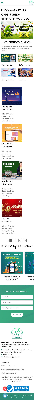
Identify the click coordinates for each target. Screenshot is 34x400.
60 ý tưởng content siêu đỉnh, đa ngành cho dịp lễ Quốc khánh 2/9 (8, 220)
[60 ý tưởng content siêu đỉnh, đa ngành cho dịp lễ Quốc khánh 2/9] (12, 208)
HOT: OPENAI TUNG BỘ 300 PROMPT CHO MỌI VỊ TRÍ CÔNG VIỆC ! (7, 146)
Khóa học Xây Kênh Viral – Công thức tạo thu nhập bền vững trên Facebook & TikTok (8, 65)
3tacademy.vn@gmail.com (11, 357)
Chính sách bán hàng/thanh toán (12, 369)
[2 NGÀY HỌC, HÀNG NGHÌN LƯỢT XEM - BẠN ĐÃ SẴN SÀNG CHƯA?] (12, 170)
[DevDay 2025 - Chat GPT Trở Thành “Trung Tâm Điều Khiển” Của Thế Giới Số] (12, 96)
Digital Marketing (12, 277)
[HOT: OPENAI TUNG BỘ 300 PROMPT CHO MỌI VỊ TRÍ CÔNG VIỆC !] (12, 133)
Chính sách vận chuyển (9, 373)
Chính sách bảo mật (8, 366)
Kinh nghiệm (10, 14)
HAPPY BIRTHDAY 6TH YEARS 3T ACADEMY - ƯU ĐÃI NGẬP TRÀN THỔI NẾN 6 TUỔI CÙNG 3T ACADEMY (17, 42)
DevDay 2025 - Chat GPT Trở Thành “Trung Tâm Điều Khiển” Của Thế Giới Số (8, 108)
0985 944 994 (7, 354)
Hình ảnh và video (15, 19)
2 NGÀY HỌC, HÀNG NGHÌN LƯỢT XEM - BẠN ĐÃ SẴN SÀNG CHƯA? (8, 183)
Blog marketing (13, 10)
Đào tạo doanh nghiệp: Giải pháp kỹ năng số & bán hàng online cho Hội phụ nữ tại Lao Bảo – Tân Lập (8, 80)
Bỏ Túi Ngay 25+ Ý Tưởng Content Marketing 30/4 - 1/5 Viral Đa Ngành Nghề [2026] (25, 65)
